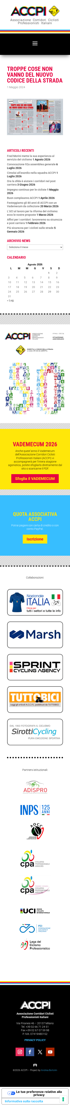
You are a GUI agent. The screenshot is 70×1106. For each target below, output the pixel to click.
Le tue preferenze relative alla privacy (39, 1093)
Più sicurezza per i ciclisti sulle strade (30, 227)
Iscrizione (35, 539)
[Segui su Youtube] (50, 1052)
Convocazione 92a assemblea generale (31, 164)
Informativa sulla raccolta (24, 1101)
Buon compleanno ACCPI (22, 197)
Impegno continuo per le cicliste (26, 189)
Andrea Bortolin (49, 1070)
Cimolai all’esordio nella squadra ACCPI (31, 172)
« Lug (10, 300)
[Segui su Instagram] (20, 1052)
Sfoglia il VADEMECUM (35, 478)
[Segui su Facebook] (30, 1052)
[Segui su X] (40, 1052)
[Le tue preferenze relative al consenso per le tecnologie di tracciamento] (63, 1099)
